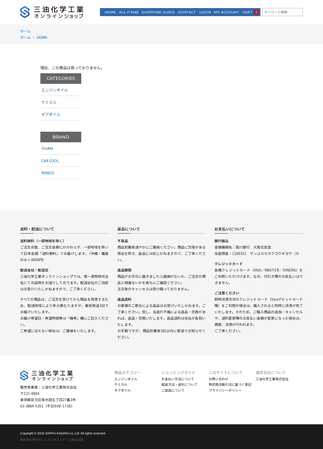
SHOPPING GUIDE (158, 12)
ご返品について (173, 390)
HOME (110, 12)
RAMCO (47, 172)
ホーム (25, 30)
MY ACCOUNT (226, 12)
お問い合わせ (218, 378)
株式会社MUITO (31, 439)
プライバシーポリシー (225, 390)
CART (250, 12)
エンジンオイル (54, 89)
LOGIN (205, 12)
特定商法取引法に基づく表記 (230, 384)
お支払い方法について (178, 378)
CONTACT (187, 12)
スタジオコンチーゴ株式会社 (64, 439)
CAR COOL (50, 160)
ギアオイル (50, 114)
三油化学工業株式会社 (272, 378)
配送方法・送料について (180, 384)
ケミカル (49, 102)
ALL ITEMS (129, 12)
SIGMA (42, 37)
